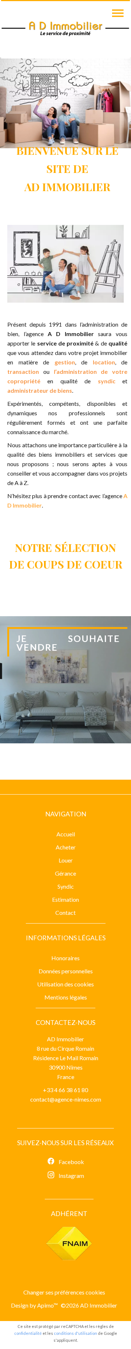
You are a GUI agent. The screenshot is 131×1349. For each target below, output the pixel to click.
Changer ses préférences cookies (64, 1292)
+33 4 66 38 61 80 (65, 1089)
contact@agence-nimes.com (65, 1099)
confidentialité (28, 1333)
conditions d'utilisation (75, 1333)
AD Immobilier (65, 1038)
